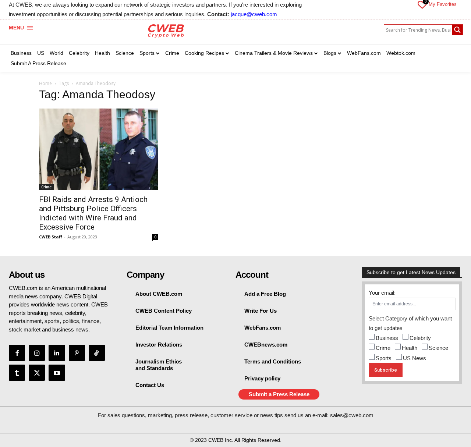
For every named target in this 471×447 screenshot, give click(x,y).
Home (45, 83)
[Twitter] (37, 373)
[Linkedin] (57, 353)
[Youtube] (57, 373)
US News (414, 358)
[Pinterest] (77, 353)
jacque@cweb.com (254, 14)
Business (387, 338)
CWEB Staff (50, 237)
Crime (46, 186)
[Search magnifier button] (457, 30)
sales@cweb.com (351, 415)
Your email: (382, 293)
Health (409, 348)
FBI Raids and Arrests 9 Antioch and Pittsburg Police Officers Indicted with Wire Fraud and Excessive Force (93, 213)
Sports (384, 358)
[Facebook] (17, 353)
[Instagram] (37, 353)
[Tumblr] (17, 373)
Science (438, 348)
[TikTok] (97, 353)
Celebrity (420, 338)
